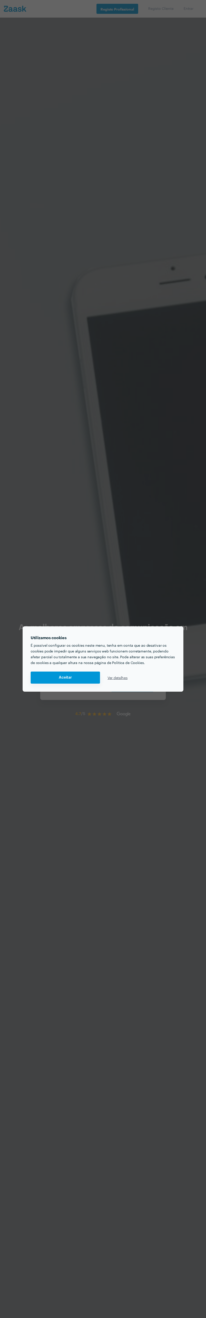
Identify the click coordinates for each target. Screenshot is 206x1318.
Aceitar (65, 677)
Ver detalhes (118, 677)
